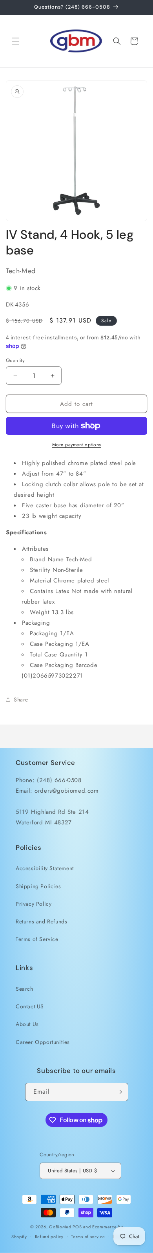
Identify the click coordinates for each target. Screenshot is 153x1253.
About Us (27, 1024)
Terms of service (88, 1236)
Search (24, 989)
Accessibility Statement (45, 868)
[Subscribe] (119, 1092)
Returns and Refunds (41, 921)
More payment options (76, 444)
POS (77, 1227)
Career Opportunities (43, 1042)
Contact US (30, 1006)
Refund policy (49, 1236)
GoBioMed (60, 1227)
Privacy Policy (33, 904)
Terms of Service (37, 939)
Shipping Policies (38, 886)
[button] (15, 41)
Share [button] (21, 699)
